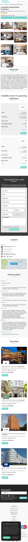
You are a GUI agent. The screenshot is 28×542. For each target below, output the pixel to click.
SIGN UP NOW (23, 497)
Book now (23, 133)
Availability (3, 15)
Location (8, 15)
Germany (5, 12)
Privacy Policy (14, 520)
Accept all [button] (6, 537)
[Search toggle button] (22, 1)
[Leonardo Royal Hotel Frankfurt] (7, 26)
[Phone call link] (19, 1)
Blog (14, 518)
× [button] (19, 522)
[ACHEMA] (23, 107)
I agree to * (11, 227)
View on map (14, 263)
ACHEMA (24, 112)
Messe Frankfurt (9, 246)
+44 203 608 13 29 (14, 508)
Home (2, 4)
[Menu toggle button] (25, 1)
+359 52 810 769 (14, 510)
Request (14, 17)
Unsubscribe (12, 495)
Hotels (6, 4)
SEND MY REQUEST (14, 229)
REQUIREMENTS (5, 217)
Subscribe (5, 495)
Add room (18, 214)
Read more (5, 535)
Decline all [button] (15, 537)
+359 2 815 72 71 (14, 512)
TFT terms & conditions (13, 227)
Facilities (13, 15)
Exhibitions (14, 516)
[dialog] (11, 531)
